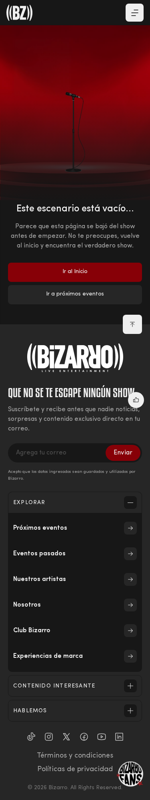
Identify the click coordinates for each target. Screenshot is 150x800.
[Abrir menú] (135, 13)
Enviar (123, 453)
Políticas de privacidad (75, 769)
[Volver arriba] (132, 324)
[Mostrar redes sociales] (136, 400)
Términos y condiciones (75, 756)
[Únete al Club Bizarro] (130, 774)
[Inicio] (19, 13)
